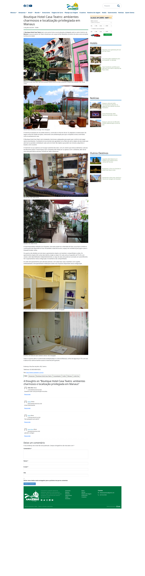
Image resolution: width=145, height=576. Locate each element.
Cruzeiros (82, 12)
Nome (26, 461)
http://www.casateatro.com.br (35, 372)
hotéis (64, 376)
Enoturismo (46, 12)
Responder (27, 394)
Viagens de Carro (57, 12)
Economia (67, 498)
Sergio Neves (30, 429)
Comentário (28, 448)
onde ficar (76, 376)
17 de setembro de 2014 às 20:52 (35, 389)
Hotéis (104, 12)
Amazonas (22, 12)
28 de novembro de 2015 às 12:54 (35, 403)
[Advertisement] (105, 84)
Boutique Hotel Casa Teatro (44, 376)
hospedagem (57, 376)
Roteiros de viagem (93, 12)
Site (25, 473)
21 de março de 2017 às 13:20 (34, 417)
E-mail (26, 467)
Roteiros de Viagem (86, 494)
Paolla (29, 415)
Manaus (13, 12)
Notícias (121, 12)
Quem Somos (129, 12)
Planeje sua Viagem (71, 12)
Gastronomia (112, 12)
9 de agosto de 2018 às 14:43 (34, 431)
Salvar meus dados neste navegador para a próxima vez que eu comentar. (46, 480)
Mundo (37, 12)
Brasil (30, 12)
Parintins (67, 494)
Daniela (29, 401)
